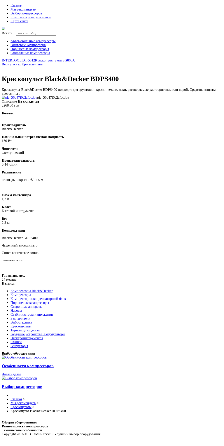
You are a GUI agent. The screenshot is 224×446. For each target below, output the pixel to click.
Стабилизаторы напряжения (31, 314)
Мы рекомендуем (23, 9)
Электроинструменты (26, 338)
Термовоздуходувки (25, 330)
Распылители (20, 318)
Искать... (8, 33)
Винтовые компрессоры (28, 45)
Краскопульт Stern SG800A (55, 60)
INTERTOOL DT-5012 (18, 60)
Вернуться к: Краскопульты (22, 64)
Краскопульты (21, 326)
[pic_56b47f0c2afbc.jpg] (19, 97)
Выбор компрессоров (26, 13)
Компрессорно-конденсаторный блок (38, 299)
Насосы (16, 310)
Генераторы (19, 346)
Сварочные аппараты (26, 306)
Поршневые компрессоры (29, 49)
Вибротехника (21, 322)
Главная (16, 5)
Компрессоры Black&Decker (31, 291)
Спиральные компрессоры (30, 53)
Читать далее (11, 374)
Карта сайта (19, 21)
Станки (16, 342)
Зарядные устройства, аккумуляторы (37, 334)
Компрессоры (20, 295)
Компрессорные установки (30, 17)
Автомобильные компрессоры (33, 41)
